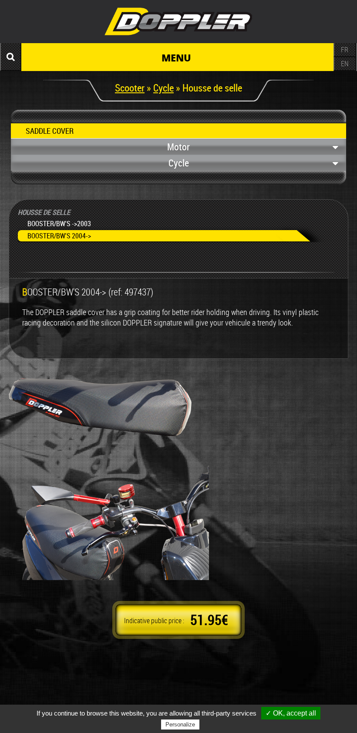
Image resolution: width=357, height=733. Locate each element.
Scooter (130, 88)
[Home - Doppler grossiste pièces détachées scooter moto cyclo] (178, 36)
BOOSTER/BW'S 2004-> (59, 236)
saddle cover (50, 131)
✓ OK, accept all (291, 713)
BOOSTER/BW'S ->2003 (59, 223)
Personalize (180, 724)
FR (344, 49)
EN (345, 63)
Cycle (163, 88)
